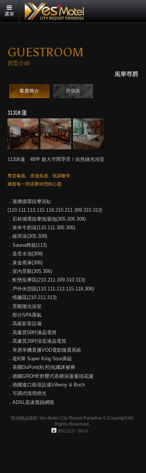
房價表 (73, 91)
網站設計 (67, 430)
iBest (83, 430)
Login (54, 430)
